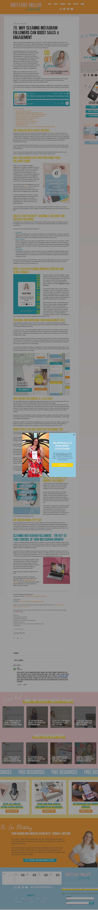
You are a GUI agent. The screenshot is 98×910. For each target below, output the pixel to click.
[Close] (74, 435)
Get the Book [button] (62, 465)
